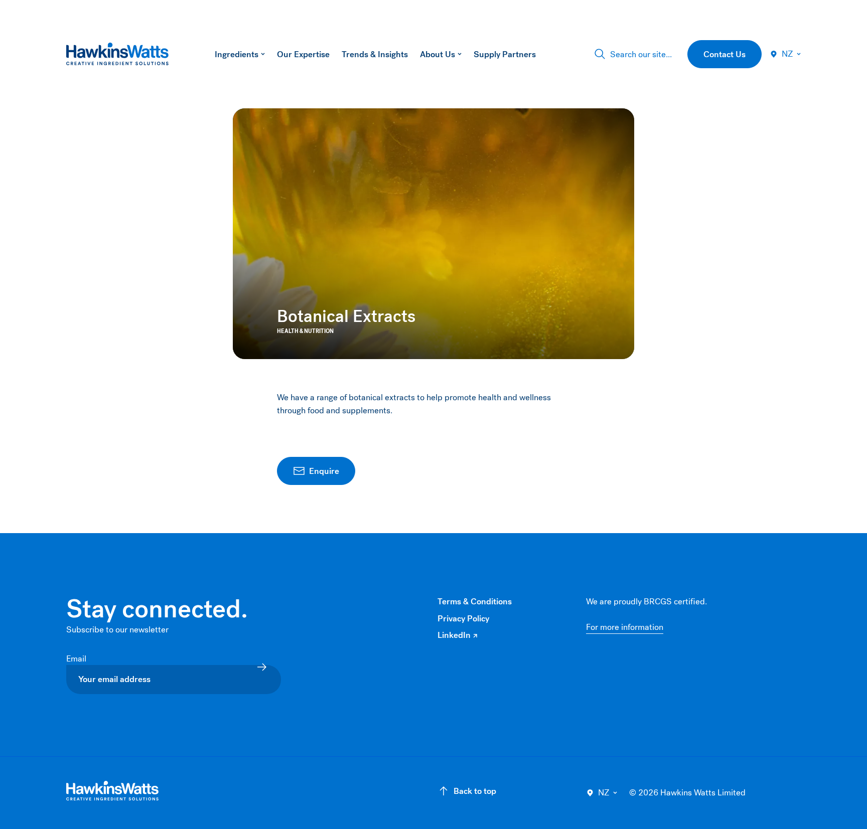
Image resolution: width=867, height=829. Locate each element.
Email (77, 659)
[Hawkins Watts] (112, 791)
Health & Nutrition (305, 331)
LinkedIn (457, 635)
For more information (624, 627)
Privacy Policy (463, 618)
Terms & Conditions (475, 601)
